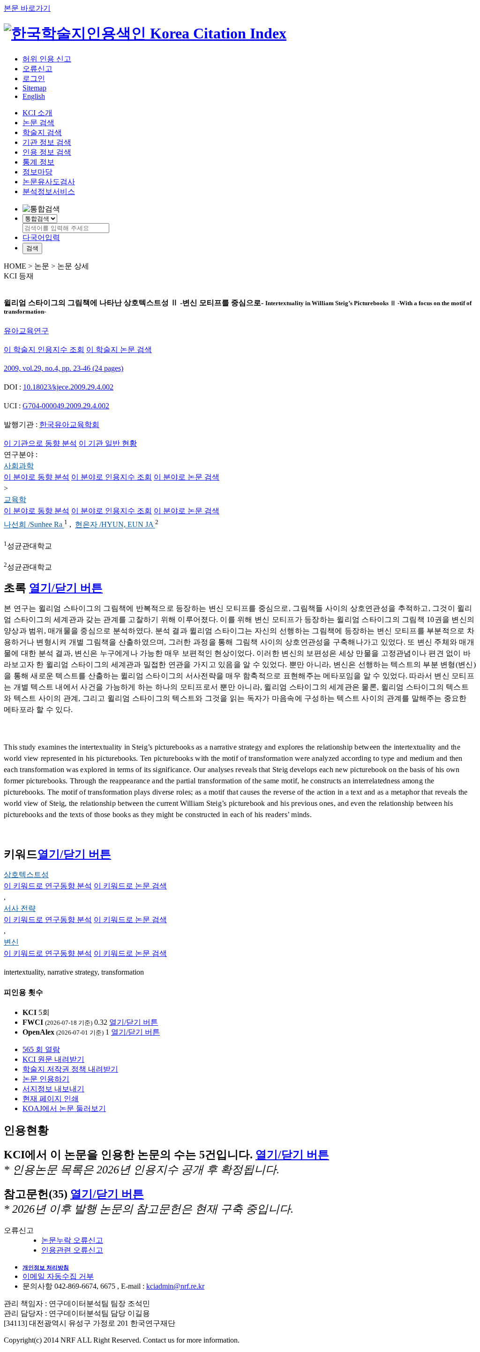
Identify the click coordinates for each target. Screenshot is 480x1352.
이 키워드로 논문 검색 (130, 886)
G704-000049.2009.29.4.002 (65, 406)
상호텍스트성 (26, 875)
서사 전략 (20, 908)
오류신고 (37, 69)
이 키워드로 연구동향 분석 (48, 886)
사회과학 (19, 466)
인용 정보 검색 (46, 152)
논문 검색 (38, 123)
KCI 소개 (37, 113)
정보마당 (37, 172)
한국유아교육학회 (69, 424)
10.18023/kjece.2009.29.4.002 (68, 387)
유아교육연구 (26, 331)
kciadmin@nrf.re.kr (175, 1286)
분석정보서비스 (48, 191)
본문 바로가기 (27, 8)
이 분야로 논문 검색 (186, 477)
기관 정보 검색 (46, 142)
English (33, 96)
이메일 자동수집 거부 (58, 1276)
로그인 (33, 79)
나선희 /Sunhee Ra (34, 525)
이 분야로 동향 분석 (36, 477)
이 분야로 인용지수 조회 (111, 477)
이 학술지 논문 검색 (119, 349)
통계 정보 (38, 162)
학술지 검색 (42, 132)
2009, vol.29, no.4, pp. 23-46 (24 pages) (63, 368)
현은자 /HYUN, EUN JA (115, 525)
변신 (11, 942)
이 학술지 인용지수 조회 (44, 349)
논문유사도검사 (48, 182)
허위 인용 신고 (46, 59)
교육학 (15, 499)
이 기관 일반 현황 (108, 443)
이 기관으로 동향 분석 (40, 443)
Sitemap (34, 88)
